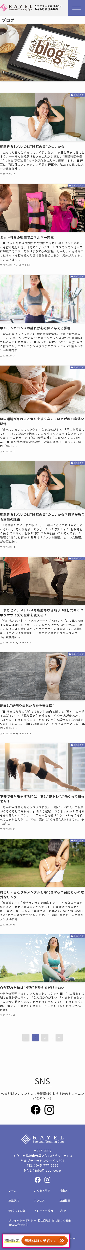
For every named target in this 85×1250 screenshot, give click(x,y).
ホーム (12, 1190)
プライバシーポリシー (22, 1220)
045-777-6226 (47, 1165)
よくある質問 (42, 1190)
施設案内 (14, 1200)
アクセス (39, 1200)
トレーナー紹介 (43, 1210)
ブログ (64, 1210)
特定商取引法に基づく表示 (54, 1220)
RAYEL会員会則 (18, 1224)
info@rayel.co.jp (48, 1170)
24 (59, 1038)
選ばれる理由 (16, 1210)
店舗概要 (65, 1200)
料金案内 (65, 1190)
